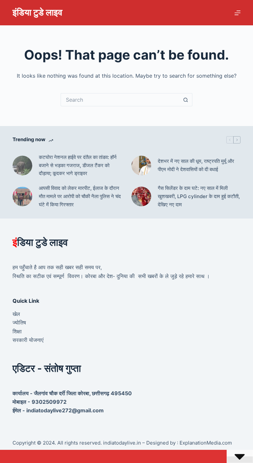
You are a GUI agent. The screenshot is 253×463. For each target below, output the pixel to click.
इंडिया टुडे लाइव (37, 12)
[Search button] (185, 99)
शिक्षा (17, 331)
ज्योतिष (19, 322)
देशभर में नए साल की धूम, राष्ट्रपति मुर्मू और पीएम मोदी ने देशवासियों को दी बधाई (196, 165)
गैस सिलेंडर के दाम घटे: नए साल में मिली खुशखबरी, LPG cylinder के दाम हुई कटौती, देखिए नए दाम (199, 196)
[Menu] (237, 13)
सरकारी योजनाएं (28, 340)
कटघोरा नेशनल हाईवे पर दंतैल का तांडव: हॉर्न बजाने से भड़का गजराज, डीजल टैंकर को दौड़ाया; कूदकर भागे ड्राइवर (78, 165)
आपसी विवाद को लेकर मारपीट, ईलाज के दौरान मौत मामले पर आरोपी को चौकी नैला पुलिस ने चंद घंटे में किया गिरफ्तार (80, 196)
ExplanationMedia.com (205, 443)
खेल (16, 314)
